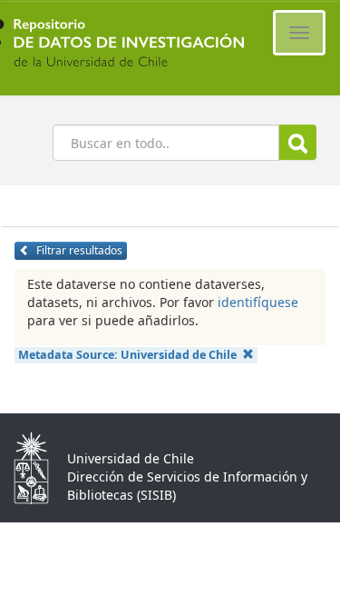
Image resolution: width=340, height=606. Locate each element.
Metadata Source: (127, 355)
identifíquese (258, 302)
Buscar (297, 142)
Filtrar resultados (78, 250)
